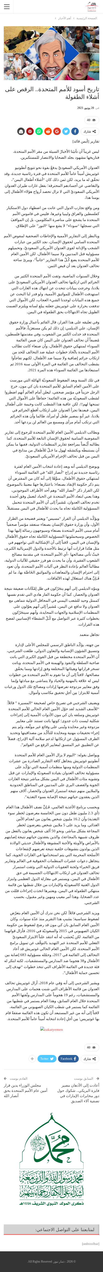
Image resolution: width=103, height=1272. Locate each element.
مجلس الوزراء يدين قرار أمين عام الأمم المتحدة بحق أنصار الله (25, 1090)
